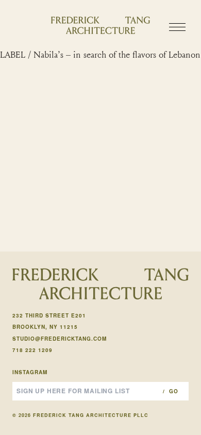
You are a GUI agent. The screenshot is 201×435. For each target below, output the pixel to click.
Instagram (29, 372)
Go (173, 391)
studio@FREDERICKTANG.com (59, 338)
